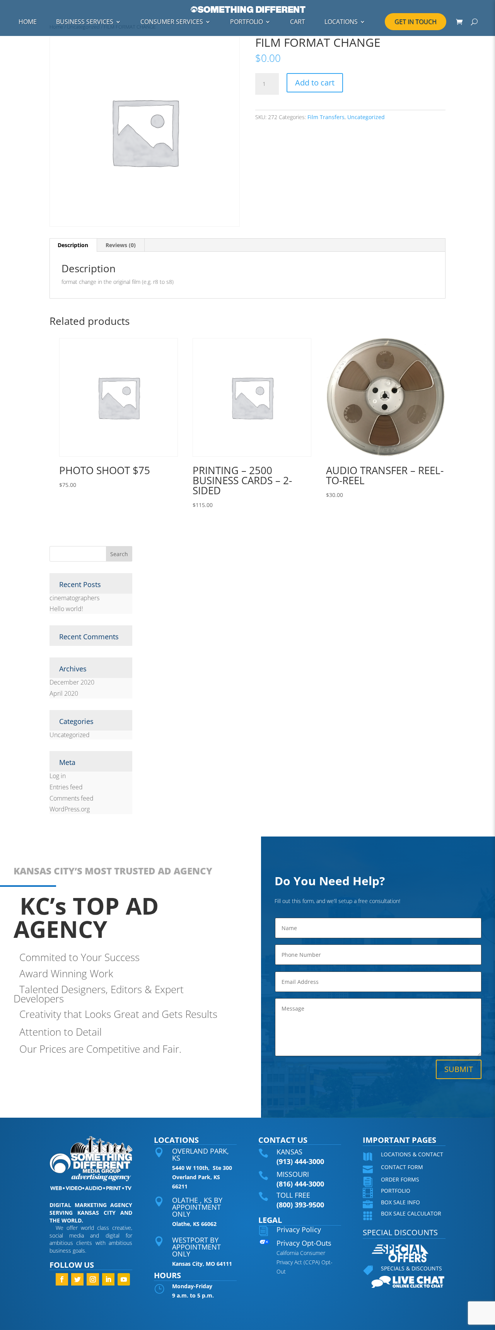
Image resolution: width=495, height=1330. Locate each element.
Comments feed (72, 798)
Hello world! (66, 608)
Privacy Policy (299, 1229)
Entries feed (66, 787)
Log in (58, 776)
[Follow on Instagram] (93, 1279)
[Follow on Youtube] (124, 1279)
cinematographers (74, 598)
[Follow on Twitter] (77, 1279)
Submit (458, 1069)
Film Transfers (326, 117)
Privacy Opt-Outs (304, 1243)
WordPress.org (70, 809)
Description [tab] (73, 245)
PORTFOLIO (246, 21)
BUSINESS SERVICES (84, 21)
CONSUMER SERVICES (171, 21)
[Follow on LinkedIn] (108, 1279)
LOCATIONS (341, 21)
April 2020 (64, 693)
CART (297, 21)
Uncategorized (366, 117)
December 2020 (72, 682)
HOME (28, 21)
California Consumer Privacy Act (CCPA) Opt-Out (305, 1262)
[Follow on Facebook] (62, 1279)
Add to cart (315, 82)
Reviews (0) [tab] (121, 245)
